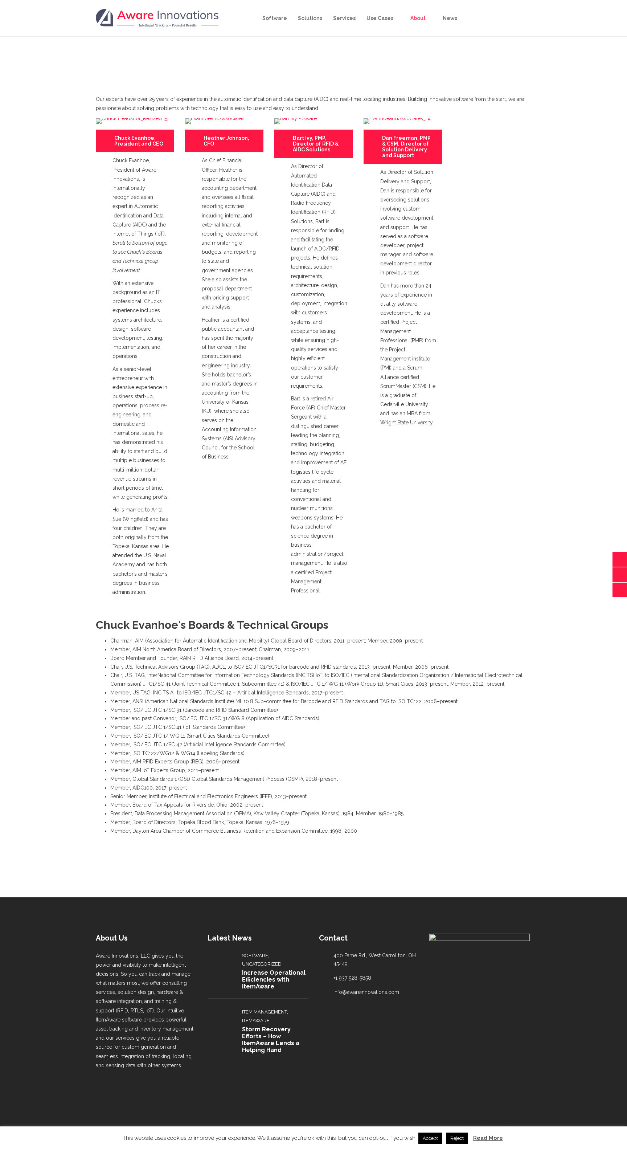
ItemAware (256, 1020)
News (450, 18)
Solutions (310, 18)
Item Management (264, 1012)
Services (344, 18)
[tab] (135, 141)
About (418, 18)
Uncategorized (262, 964)
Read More (488, 1138)
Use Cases (379, 18)
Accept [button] (430, 1138)
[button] (135, 141)
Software (274, 18)
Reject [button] (457, 1138)
